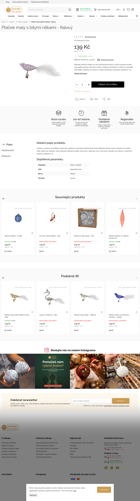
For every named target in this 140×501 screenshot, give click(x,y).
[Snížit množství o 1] (77, 84)
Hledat (70, 9)
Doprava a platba (8, 446)
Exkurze (73, 451)
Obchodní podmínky (9, 443)
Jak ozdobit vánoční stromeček (47, 448)
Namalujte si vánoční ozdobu (46, 454)
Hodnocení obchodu (9, 454)
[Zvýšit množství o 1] (88, 84)
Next (136, 198)
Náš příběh (74, 448)
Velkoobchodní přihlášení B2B (80, 457)
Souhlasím (104, 490)
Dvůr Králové (86, 10)
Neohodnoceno (90, 37)
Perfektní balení (41, 451)
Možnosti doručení (107, 60)
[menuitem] (11, 16)
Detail (41, 251)
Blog (7, 2)
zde (74, 491)
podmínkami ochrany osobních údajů (116, 406)
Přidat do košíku (107, 84)
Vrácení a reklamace (9, 451)
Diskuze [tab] (6, 156)
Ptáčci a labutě (75, 165)
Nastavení (33, 495)
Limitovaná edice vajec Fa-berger (82, 443)
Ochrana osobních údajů (10, 448)
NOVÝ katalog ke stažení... (45, 446)
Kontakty (73, 446)
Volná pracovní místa (9, 457)
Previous (4, 198)
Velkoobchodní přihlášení (40, 2)
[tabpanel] (18, 228)
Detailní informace (80, 73)
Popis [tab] (9, 144)
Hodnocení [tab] (8, 150)
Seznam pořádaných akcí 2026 (47, 443)
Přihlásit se (120, 401)
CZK (118, 10)
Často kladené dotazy (20, 2)
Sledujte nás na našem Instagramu (73, 350)
